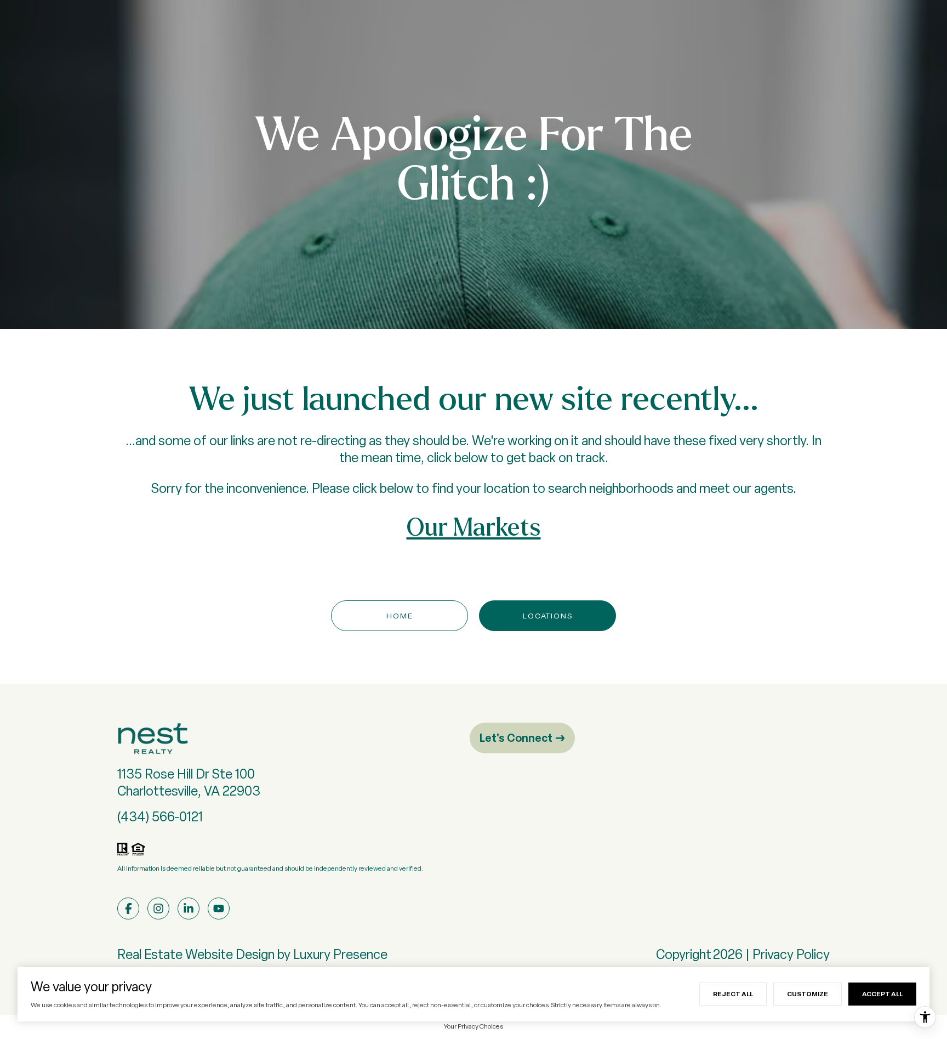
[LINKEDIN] (188, 908)
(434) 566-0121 (160, 816)
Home (399, 616)
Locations (548, 616)
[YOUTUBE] (219, 908)
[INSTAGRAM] (158, 908)
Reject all (733, 993)
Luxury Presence (340, 954)
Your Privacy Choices (473, 1026)
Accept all (882, 993)
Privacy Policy (791, 954)
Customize (807, 993)
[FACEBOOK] (128, 908)
